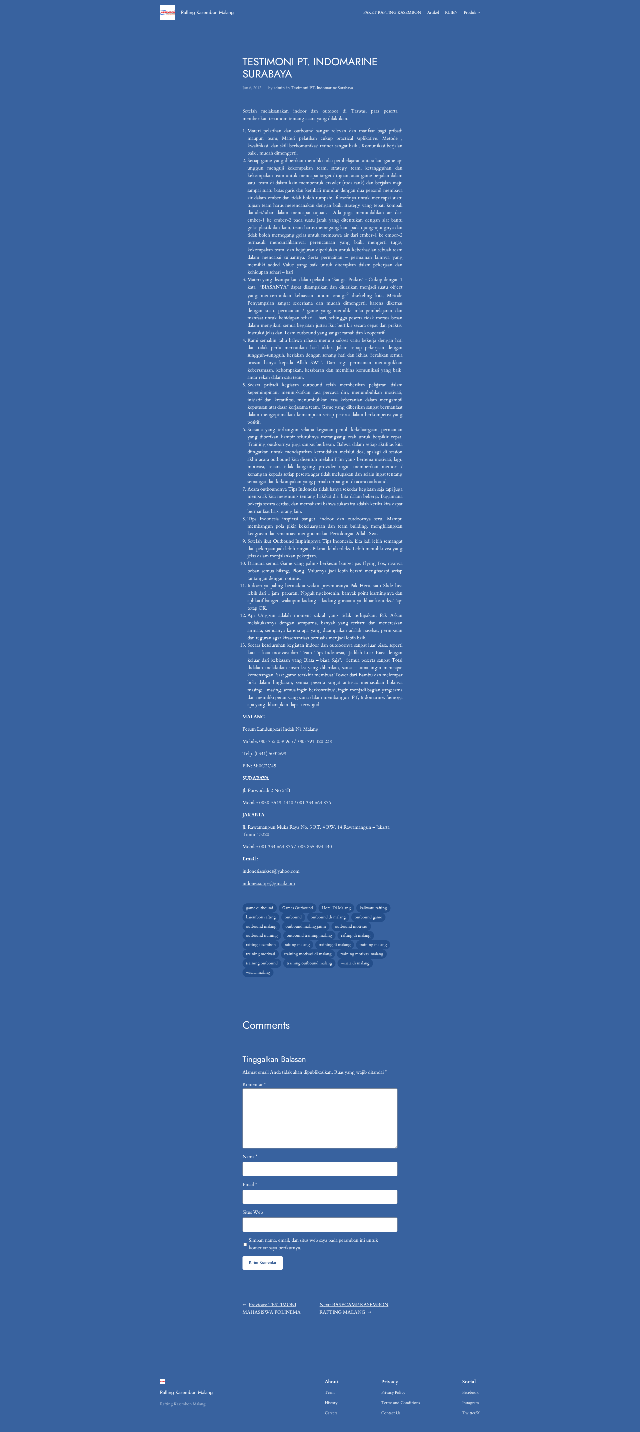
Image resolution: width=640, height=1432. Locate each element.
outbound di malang (328, 917)
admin (279, 88)
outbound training (262, 935)
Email (249, 1184)
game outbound (259, 908)
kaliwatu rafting (373, 908)
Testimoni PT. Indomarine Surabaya (322, 88)
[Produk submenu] (479, 12)
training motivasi (260, 954)
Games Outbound (297, 908)
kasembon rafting (261, 917)
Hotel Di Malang (336, 908)
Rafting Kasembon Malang (207, 12)
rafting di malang (355, 935)
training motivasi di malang (308, 954)
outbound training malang (309, 935)
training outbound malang (309, 963)
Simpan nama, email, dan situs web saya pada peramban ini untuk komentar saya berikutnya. (313, 1244)
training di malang (334, 944)
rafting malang (297, 944)
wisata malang (258, 972)
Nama (250, 1156)
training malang (373, 944)
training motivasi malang (361, 954)
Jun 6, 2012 (251, 88)
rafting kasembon (261, 944)
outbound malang (261, 926)
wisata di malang (355, 963)
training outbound (262, 963)
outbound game (368, 917)
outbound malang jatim (306, 926)
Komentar (254, 1084)
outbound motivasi (351, 926)
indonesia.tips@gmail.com (268, 883)
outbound (293, 917)
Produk (470, 12)
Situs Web (252, 1212)
